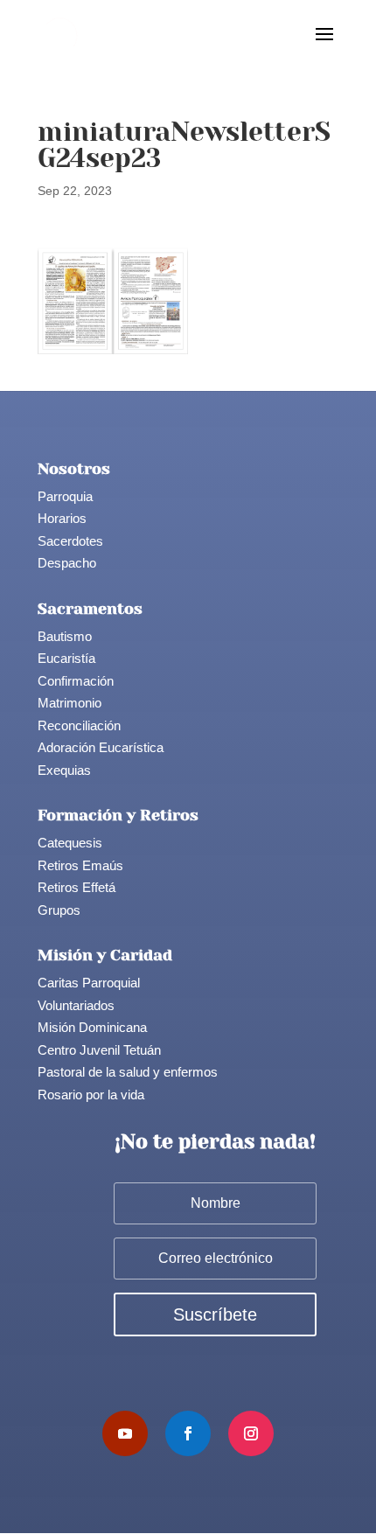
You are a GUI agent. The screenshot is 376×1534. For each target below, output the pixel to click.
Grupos (59, 910)
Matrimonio (69, 702)
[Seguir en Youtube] (125, 1433)
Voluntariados (76, 1005)
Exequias (64, 770)
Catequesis (70, 842)
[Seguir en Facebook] (188, 1433)
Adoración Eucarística (101, 747)
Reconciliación (79, 725)
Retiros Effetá (76, 887)
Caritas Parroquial (89, 982)
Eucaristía (66, 658)
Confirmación (76, 680)
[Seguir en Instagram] (251, 1433)
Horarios (62, 518)
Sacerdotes (70, 540)
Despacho (67, 562)
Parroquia (65, 496)
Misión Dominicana (92, 1027)
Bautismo (65, 636)
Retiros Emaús (80, 865)
